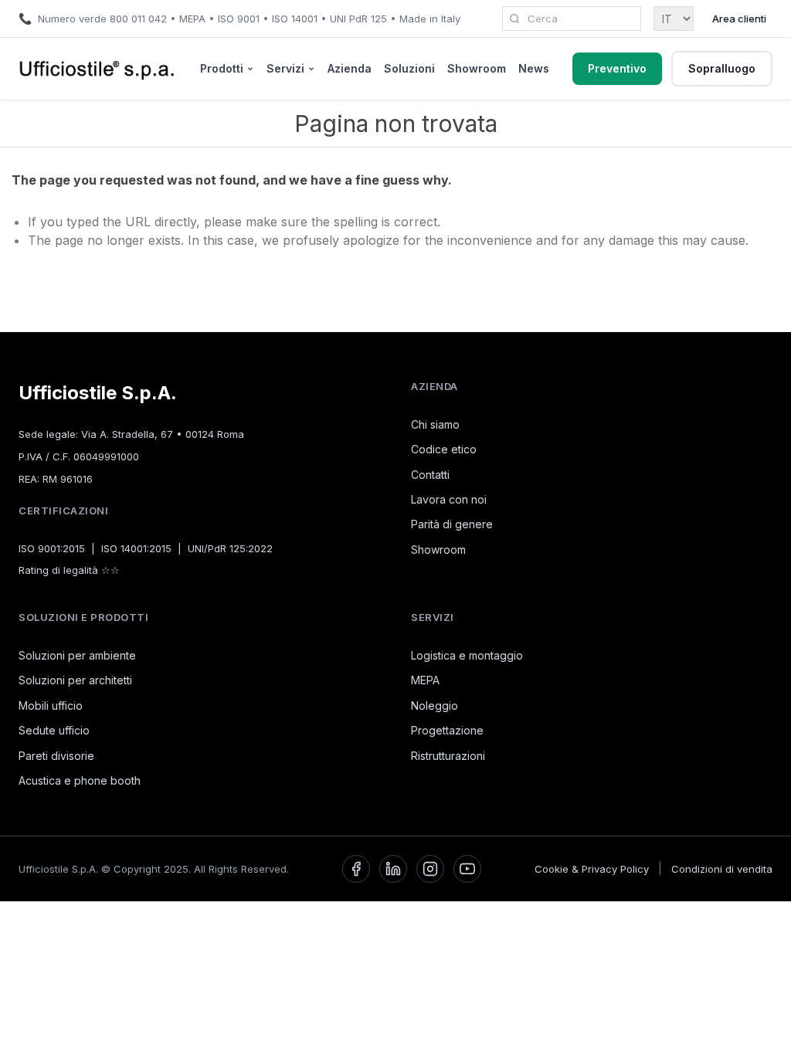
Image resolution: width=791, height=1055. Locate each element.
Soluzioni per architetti (75, 680)
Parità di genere (452, 524)
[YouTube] (467, 869)
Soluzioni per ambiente (77, 655)
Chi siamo (435, 424)
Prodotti (221, 68)
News (533, 68)
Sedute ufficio (54, 730)
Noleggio (434, 705)
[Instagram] (430, 869)
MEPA (425, 680)
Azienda (350, 68)
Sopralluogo (721, 68)
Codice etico (444, 449)
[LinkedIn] (393, 869)
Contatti (430, 474)
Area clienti (739, 18)
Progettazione (447, 730)
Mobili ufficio (51, 705)
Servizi (285, 68)
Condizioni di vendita (721, 869)
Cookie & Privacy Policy (592, 869)
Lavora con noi (449, 499)
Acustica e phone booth (80, 780)
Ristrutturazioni (448, 755)
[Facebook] (356, 869)
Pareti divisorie (56, 755)
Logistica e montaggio (467, 655)
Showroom (476, 68)
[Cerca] (514, 18)
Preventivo (617, 68)
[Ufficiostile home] (97, 68)
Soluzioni (409, 68)
